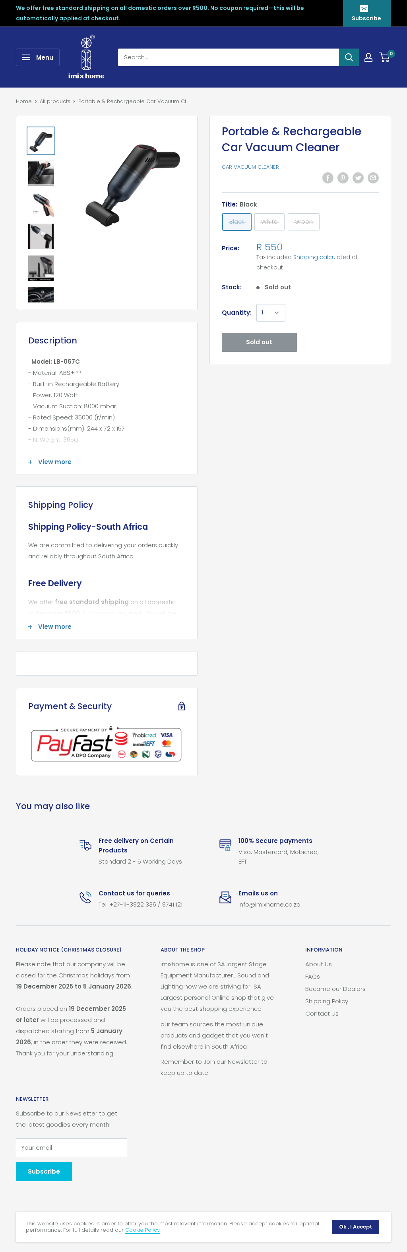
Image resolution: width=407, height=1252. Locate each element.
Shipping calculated (321, 257)
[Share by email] (373, 177)
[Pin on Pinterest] (343, 177)
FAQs (312, 976)
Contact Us (322, 1013)
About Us (318, 964)
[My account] (368, 57)
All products (55, 101)
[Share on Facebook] (327, 177)
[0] (385, 57)
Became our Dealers (335, 989)
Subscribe (366, 18)
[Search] (349, 57)
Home (24, 101)
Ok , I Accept (355, 1227)
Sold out (259, 342)
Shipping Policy (326, 1001)
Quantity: (237, 312)
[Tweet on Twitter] (358, 177)
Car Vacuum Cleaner (250, 167)
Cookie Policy (142, 1230)
